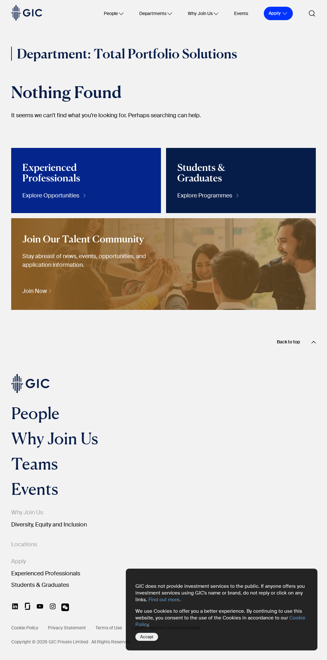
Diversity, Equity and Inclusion (49, 524)
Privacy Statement (67, 628)
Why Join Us (200, 13)
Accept (146, 636)
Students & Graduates (40, 585)
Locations (24, 544)
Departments (152, 13)
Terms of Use (108, 628)
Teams (34, 463)
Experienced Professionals (45, 573)
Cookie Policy (24, 628)
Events (241, 13)
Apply (18, 561)
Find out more (163, 599)
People (111, 13)
